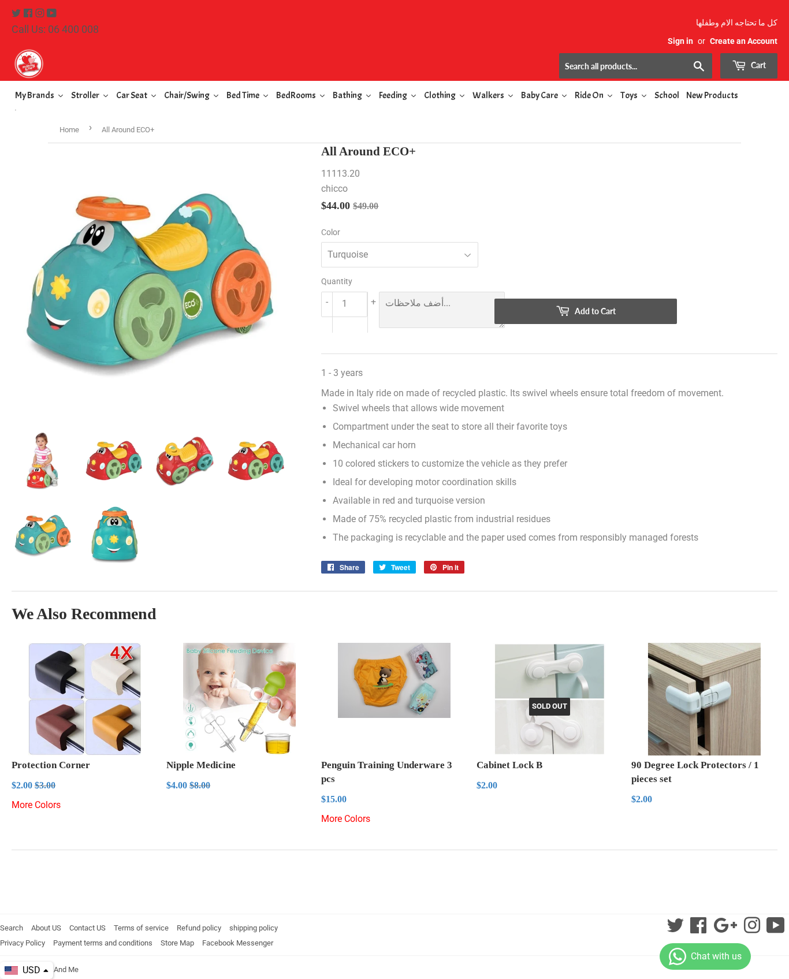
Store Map (177, 943)
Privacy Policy (22, 943)
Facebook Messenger (237, 943)
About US (46, 928)
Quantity (336, 281)
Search (11, 928)
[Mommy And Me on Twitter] (17, 13)
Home (69, 129)
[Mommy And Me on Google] (725, 929)
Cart (757, 65)
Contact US (87, 928)
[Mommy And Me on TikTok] (775, 929)
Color (330, 232)
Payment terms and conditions (102, 943)
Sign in (680, 41)
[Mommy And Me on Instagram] (41, 13)
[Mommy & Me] (203, 63)
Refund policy (199, 928)
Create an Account (743, 41)
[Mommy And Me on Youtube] (52, 13)
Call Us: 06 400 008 (55, 29)
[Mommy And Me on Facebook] (29, 13)
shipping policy (253, 928)
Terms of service (141, 928)
